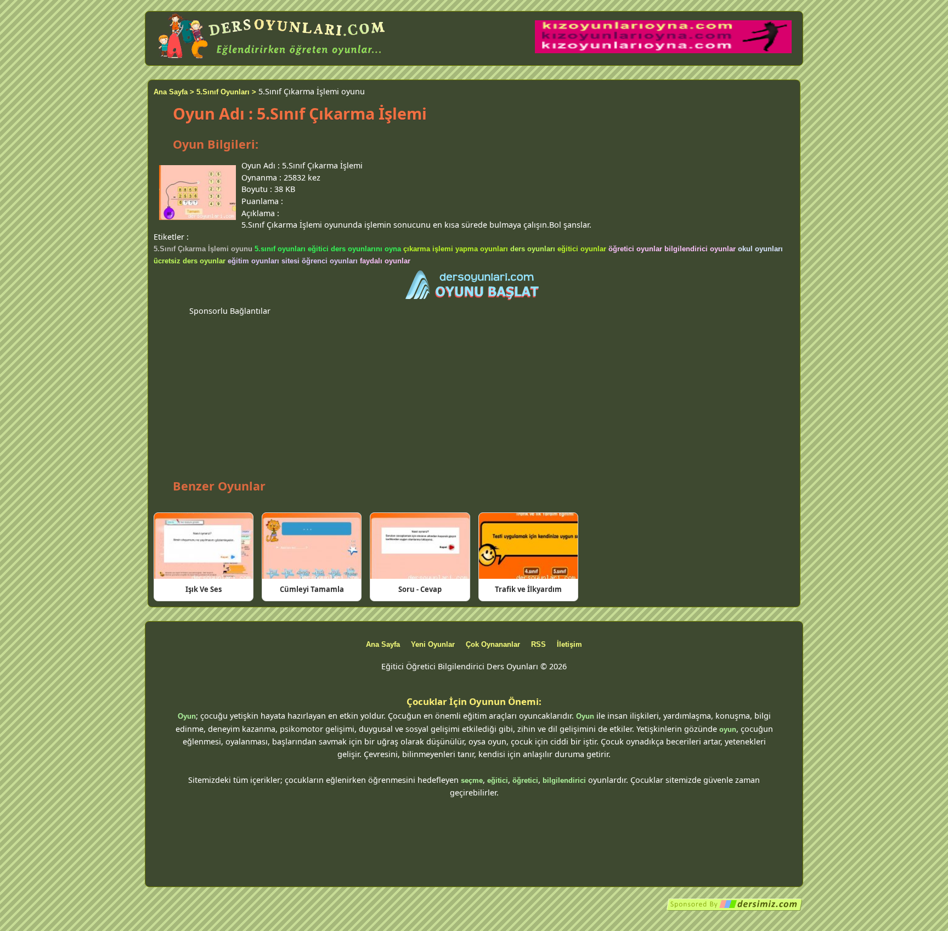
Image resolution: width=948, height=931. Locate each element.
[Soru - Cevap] (419, 546)
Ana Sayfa (383, 644)
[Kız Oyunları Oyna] (663, 51)
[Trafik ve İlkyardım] (528, 546)
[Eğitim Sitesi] (734, 909)
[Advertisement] (474, 393)
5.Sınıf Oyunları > (226, 92)
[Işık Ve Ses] (203, 546)
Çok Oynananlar (493, 644)
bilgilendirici (564, 780)
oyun (727, 729)
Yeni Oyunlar (433, 644)
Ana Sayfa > (174, 92)
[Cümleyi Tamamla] (311, 546)
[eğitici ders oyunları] (272, 59)
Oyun (187, 716)
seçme (472, 780)
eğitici (497, 780)
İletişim (569, 644)
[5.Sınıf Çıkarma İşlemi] (474, 286)
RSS (538, 644)
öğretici (525, 780)
